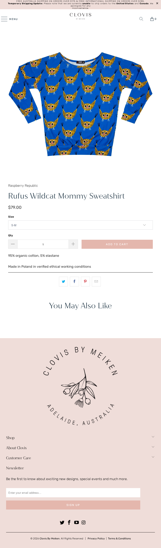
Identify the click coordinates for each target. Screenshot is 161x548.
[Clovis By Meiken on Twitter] (62, 522)
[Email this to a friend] (96, 281)
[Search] (141, 19)
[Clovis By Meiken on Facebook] (69, 522)
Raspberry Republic (23, 186)
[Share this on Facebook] (74, 281)
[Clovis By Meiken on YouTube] (77, 522)
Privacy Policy (96, 538)
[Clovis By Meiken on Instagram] (84, 522)
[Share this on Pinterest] (85, 281)
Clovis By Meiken (50, 538)
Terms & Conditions (119, 538)
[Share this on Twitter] (63, 281)
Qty (10, 235)
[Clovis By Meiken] (80, 16)
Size (11, 216)
